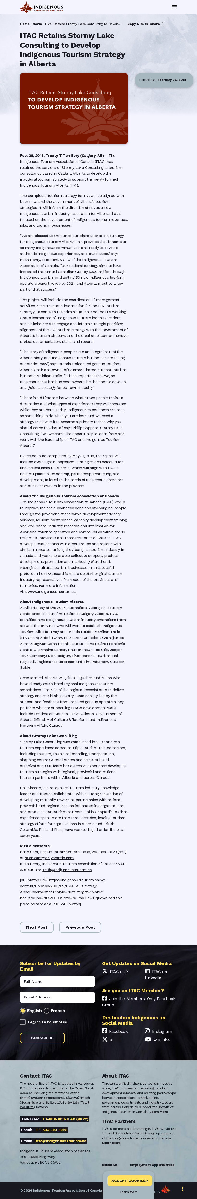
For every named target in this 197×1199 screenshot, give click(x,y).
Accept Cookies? (129, 1180)
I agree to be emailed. (48, 1022)
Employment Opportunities (152, 1165)
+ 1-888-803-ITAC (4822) (65, 1119)
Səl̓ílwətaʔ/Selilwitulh (62, 1102)
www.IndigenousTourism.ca (51, 591)
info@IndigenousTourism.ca (60, 1141)
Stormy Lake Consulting (83, 167)
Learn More (129, 1192)
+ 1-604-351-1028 (52, 1130)
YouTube (161, 1039)
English (34, 1010)
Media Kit (109, 1165)
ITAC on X (119, 971)
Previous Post (80, 927)
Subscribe (42, 1037)
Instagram (162, 1031)
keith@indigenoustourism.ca (67, 870)
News (37, 24)
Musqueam (54, 1097)
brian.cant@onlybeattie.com (49, 858)
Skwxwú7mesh (78, 1097)
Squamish (29, 1102)
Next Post (36, 927)
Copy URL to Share (144, 24)
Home (24, 24)
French (58, 1010)
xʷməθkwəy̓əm (31, 1097)
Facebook (118, 1031)
